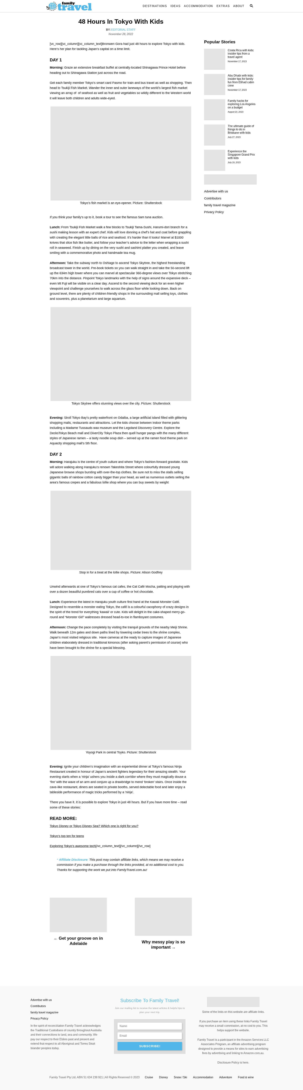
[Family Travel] (77, 6)
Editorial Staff (123, 29)
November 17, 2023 (237, 61)
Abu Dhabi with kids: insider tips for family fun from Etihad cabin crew (241, 80)
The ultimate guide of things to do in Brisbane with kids (241, 129)
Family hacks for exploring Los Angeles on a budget (241, 104)
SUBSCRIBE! (149, 1046)
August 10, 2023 (235, 112)
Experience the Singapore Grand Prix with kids (241, 154)
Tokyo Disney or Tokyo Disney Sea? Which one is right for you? (94, 826)
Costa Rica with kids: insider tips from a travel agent (241, 53)
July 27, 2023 (234, 137)
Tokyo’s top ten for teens (67, 836)
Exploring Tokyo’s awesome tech (73, 846)
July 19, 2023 (234, 162)
